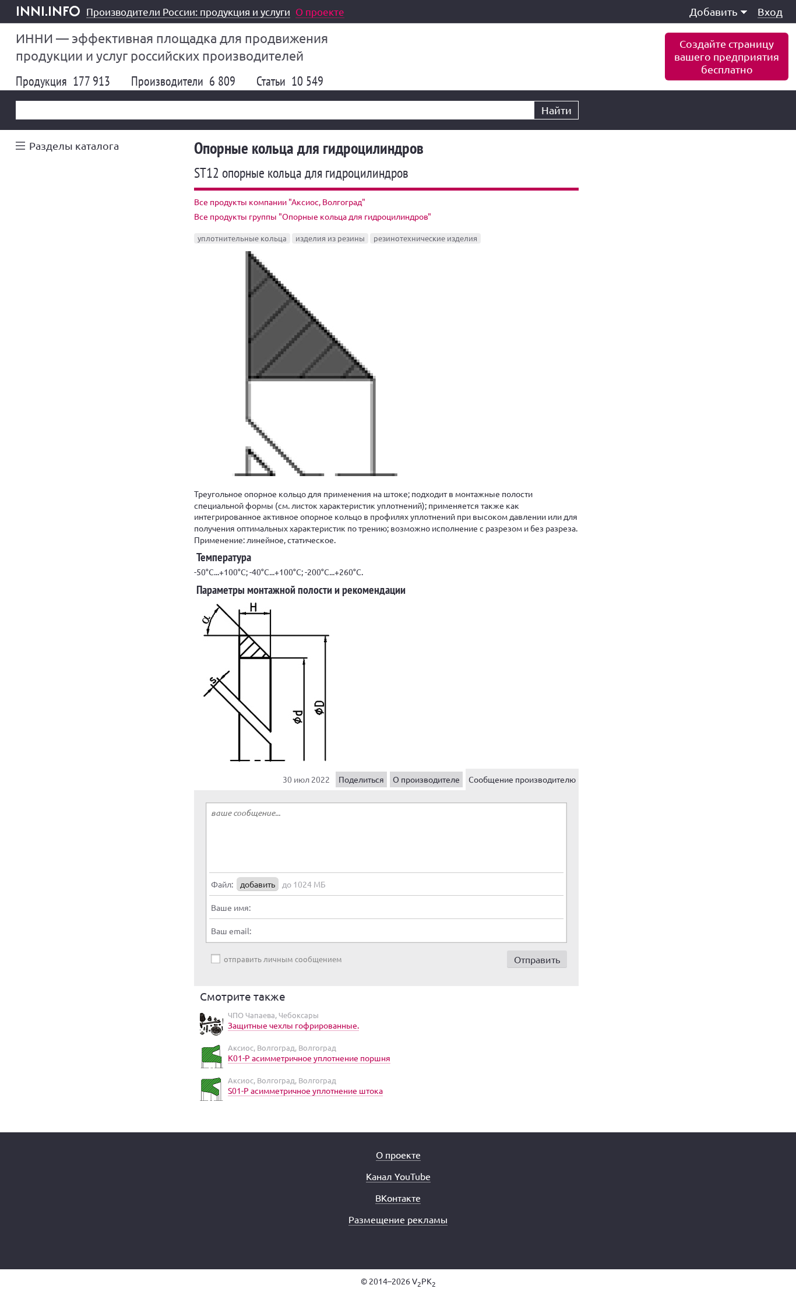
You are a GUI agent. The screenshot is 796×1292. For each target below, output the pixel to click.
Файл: (222, 884)
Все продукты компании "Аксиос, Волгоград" (279, 201)
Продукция (63, 81)
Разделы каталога (74, 145)
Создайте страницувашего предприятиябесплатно (726, 56)
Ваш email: (231, 930)
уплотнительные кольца (242, 238)
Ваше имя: (231, 907)
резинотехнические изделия (425, 238)
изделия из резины (330, 238)
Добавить (713, 11)
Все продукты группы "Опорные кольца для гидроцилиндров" (312, 216)
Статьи (289, 81)
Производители (183, 81)
